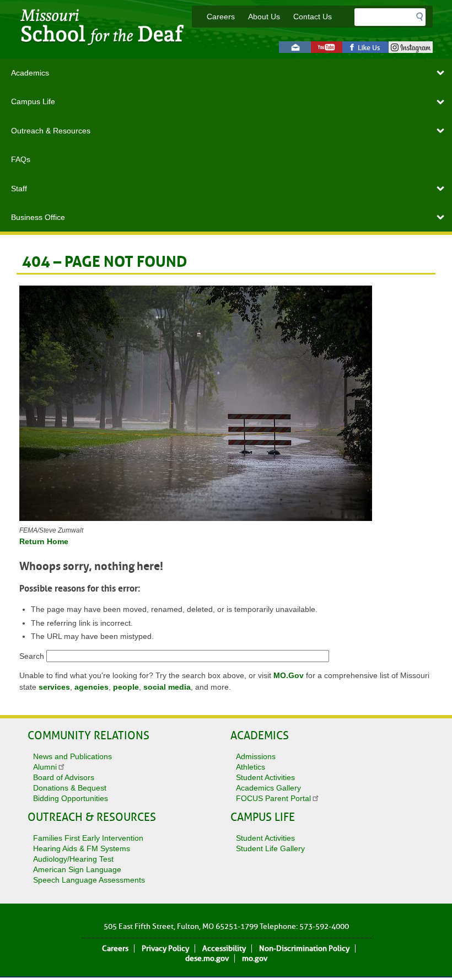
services (54, 687)
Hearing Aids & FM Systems (81, 848)
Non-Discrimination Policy (304, 948)
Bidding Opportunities (70, 798)
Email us (295, 47)
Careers (221, 16)
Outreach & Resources (50, 130)
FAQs (20, 159)
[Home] (105, 47)
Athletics (250, 766)
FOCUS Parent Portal (273, 798)
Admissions (256, 756)
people (126, 687)
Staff (19, 188)
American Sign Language (77, 869)
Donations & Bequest (69, 787)
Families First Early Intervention (88, 838)
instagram (411, 47)
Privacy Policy (165, 948)
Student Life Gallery (270, 848)
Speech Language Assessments (89, 879)
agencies (91, 687)
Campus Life (33, 101)
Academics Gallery (268, 787)
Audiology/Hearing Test (73, 859)
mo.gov (254, 958)
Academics (30, 72)
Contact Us (312, 16)
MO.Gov (288, 675)
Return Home (43, 541)
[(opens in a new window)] (226, 405)
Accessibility (224, 948)
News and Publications (72, 756)
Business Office (38, 217)
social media (167, 687)
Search (31, 656)
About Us (264, 16)
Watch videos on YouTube (326, 47)
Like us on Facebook (365, 47)
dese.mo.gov (207, 958)
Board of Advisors (63, 777)
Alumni (45, 766)
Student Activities (265, 777)
